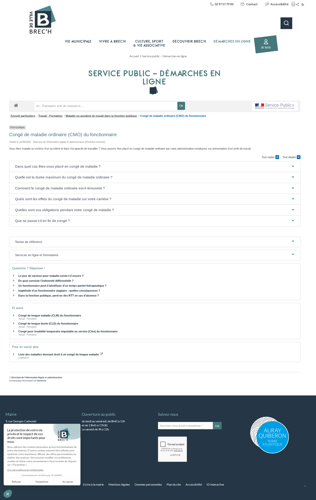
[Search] (286, 23)
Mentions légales (119, 484)
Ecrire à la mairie (93, 484)
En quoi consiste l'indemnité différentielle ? (46, 280)
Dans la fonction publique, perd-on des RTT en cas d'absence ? (58, 295)
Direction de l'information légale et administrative (36, 377)
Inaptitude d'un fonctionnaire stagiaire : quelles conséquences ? (59, 290)
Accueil (134, 56)
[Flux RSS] (303, 4)
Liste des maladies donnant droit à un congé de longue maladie (58, 354)
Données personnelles (148, 484)
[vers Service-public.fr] (275, 106)
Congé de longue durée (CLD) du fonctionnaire (48, 323)
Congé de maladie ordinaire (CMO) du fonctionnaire (173, 115)
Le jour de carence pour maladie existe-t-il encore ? (51, 275)
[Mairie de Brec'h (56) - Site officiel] (43, 20)
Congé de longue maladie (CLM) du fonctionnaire (49, 315)
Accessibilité (279, 4)
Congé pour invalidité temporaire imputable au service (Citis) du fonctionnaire (68, 331)
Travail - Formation (50, 115)
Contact (252, 4)
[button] (155, 166)
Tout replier (268, 157)
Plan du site (174, 484)
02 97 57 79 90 (224, 4)
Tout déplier (290, 157)
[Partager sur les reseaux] (298, 4)
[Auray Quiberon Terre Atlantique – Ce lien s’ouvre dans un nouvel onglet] (269, 453)
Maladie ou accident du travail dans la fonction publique (102, 115)
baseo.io (41, 380)
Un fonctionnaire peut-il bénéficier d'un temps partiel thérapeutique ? (62, 285)
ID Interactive (215, 484)
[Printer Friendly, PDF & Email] (293, 4)
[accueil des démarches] (16, 105)
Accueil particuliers (23, 115)
